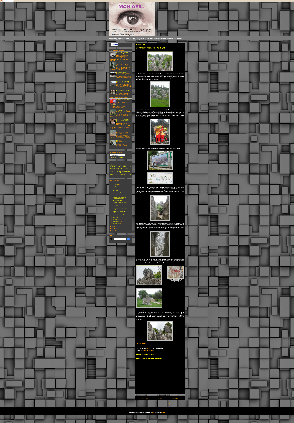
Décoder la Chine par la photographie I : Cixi (122, 53)
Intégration (123, 173)
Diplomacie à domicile (118, 200)
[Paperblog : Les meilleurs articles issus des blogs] (114, 45)
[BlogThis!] (158, 348)
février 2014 (116, 221)
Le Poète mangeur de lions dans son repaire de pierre (123, 91)
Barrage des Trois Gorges (123, 131)
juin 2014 (115, 185)
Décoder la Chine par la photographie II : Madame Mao (122, 121)
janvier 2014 (116, 223)
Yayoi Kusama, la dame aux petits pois (123, 100)
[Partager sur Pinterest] (162, 348)
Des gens (112, 171)
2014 (113, 183)
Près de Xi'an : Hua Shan (122, 81)
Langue (129, 173)
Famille (124, 174)
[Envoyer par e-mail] (156, 348)
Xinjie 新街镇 (116, 206)
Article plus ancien (178, 398)
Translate (121, 157)
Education (129, 174)
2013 (113, 226)
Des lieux (122, 167)
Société (113, 165)
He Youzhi (118, 140)
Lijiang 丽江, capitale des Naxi (119, 212)
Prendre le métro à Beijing (120, 195)
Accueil (160, 398)
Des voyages (112, 176)
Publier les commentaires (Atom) (164, 403)
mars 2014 (116, 219)
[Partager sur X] (159, 348)
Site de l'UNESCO (141, 343)
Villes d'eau (118, 176)
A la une (121, 165)
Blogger (163, 412)
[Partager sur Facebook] (161, 348)
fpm (153, 412)
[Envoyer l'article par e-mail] (153, 348)
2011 (113, 230)
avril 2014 (116, 217)
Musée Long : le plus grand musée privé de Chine (119, 197)
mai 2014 (115, 187)
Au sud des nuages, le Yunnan (120, 215)
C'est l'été (115, 191)
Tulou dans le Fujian (121, 110)
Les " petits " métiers (118, 193)
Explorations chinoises (147, 350)
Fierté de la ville (120, 63)
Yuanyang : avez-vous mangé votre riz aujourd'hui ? (120, 203)
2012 (113, 228)
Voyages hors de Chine (116, 174)
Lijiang (161, 77)
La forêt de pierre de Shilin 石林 (120, 208)
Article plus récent (142, 398)
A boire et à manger (122, 171)
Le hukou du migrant (121, 72)
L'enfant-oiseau (117, 188)
